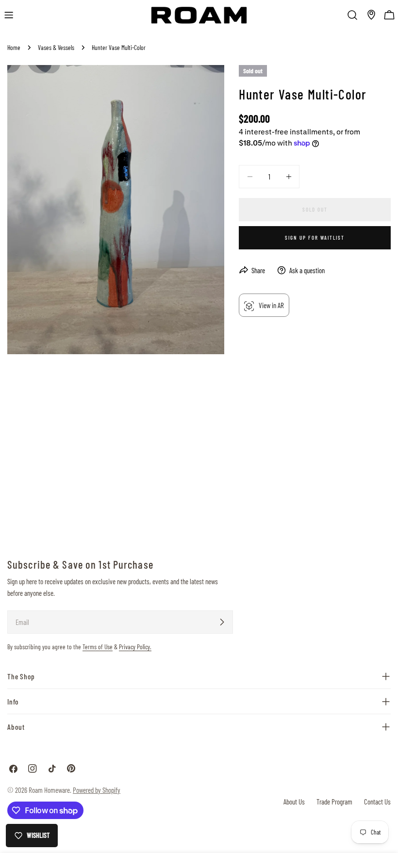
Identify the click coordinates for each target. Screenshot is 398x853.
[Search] (352, 15)
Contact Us (377, 801)
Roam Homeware (49, 790)
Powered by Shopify (96, 790)
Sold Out (315, 209)
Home (13, 47)
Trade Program (334, 801)
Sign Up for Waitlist (315, 237)
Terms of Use (98, 646)
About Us (294, 801)
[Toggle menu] (8, 15)
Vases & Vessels (56, 47)
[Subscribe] (222, 622)
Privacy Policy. (135, 646)
